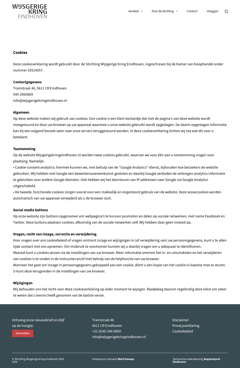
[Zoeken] (226, 11)
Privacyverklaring (185, 325)
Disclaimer (180, 320)
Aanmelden (22, 333)
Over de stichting (163, 11)
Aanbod (133, 11)
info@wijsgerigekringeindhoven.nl (119, 337)
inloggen (212, 11)
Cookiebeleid (182, 331)
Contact (192, 11)
